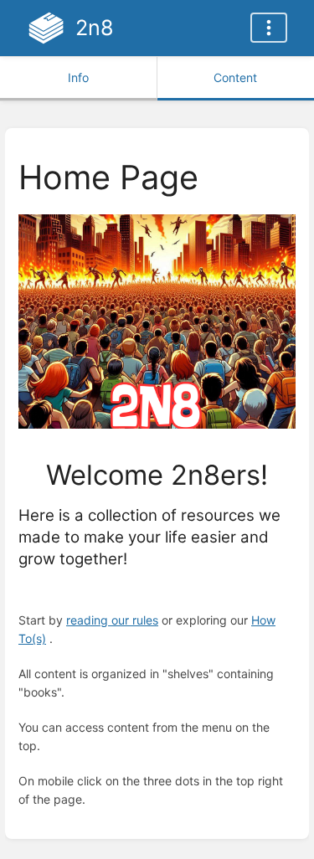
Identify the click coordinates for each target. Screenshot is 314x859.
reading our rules (112, 620)
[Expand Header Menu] (268, 28)
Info (78, 77)
